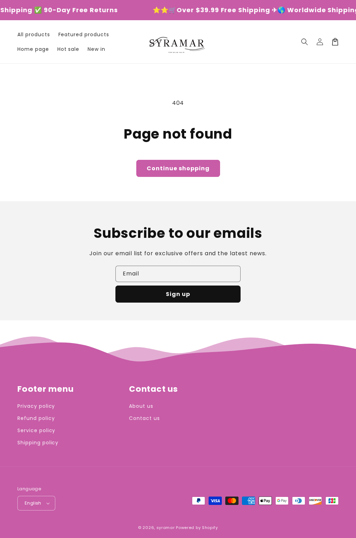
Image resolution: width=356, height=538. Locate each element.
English (33, 503)
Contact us (144, 418)
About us (141, 406)
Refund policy (36, 418)
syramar (165, 527)
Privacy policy (36, 406)
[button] (304, 41)
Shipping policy (37, 442)
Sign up (178, 294)
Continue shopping (178, 168)
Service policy (36, 430)
